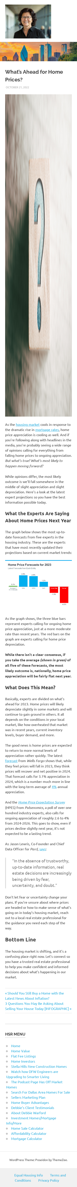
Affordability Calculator (28, 1133)
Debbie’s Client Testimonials (32, 1107)
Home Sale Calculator (27, 1128)
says (42, 849)
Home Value (20, 1051)
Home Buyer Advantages (30, 1102)
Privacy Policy (48, 1180)
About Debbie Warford (28, 1113)
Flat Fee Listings (23, 1056)
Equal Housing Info (28, 1175)
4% (54, 786)
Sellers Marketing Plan (28, 1097)
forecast (11, 760)
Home (15, 1045)
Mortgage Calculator (26, 1138)
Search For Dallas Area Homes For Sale (40, 1092)
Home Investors (23, 1061)
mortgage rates (47, 429)
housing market (28, 424)
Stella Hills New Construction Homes (39, 1066)
